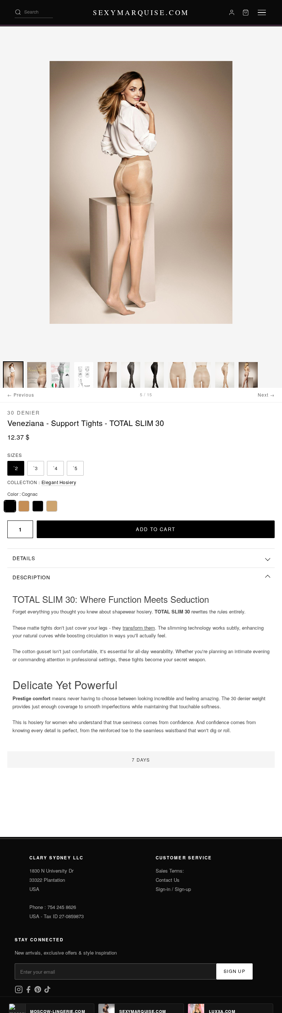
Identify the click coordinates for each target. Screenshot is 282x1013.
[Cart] (245, 12)
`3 (35, 468)
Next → (266, 394)
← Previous (20, 394)
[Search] (18, 12)
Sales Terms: (170, 870)
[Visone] (51, 506)
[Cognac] (9, 506)
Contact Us (168, 879)
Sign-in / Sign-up (173, 888)
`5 (75, 468)
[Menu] (261, 12)
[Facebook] (29, 991)
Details (23, 558)
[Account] (231, 12)
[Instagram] (19, 991)
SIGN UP (234, 971)
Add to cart (155, 529)
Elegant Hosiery (58, 482)
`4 (55, 468)
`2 (16, 468)
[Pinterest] (38, 991)
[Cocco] (23, 506)
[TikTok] (47, 991)
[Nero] (37, 506)
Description (31, 577)
